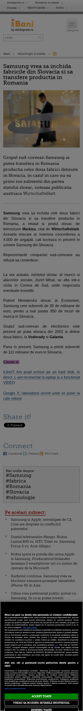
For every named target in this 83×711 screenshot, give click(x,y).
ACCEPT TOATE (41, 696)
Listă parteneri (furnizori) (15, 689)
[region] (41, 656)
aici (56, 645)
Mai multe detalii (30, 627)
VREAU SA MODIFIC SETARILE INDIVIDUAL (41, 702)
